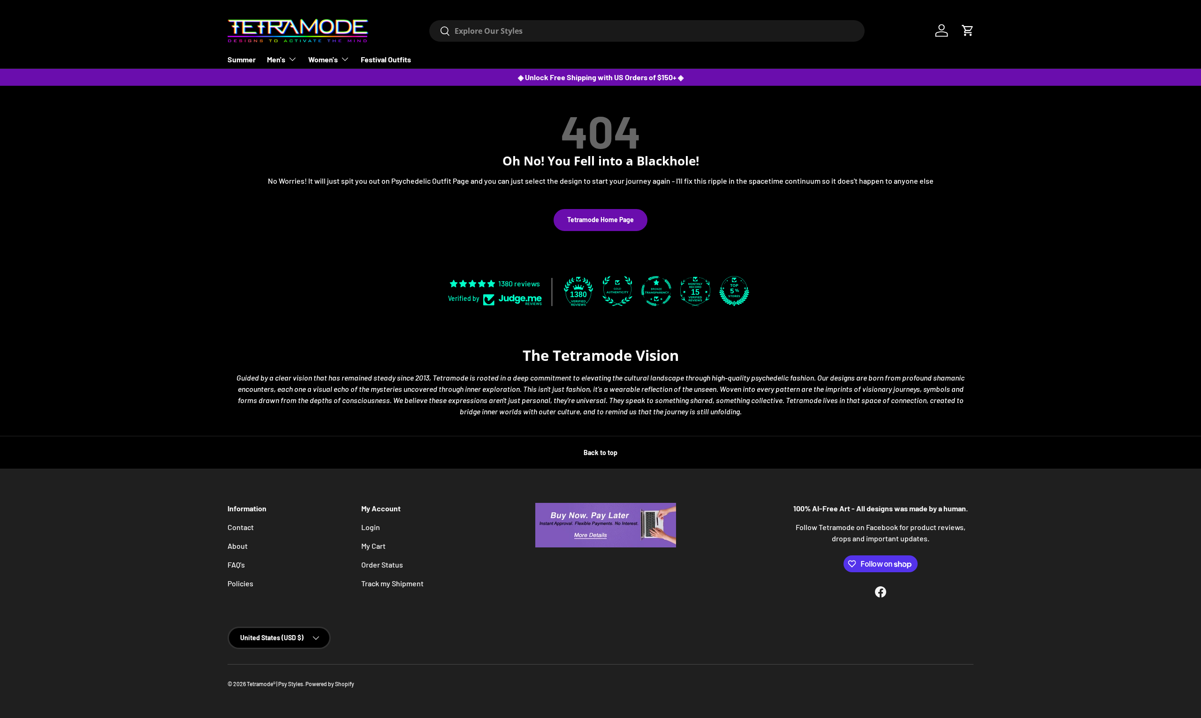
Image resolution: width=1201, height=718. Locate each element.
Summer (242, 59)
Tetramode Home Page (600, 220)
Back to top (600, 452)
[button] (968, 30)
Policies (240, 583)
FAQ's (236, 564)
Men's (276, 59)
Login (370, 527)
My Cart (373, 545)
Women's (323, 59)
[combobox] (646, 31)
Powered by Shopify (329, 684)
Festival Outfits (386, 59)
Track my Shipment (392, 583)
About (238, 545)
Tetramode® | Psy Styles (275, 684)
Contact (241, 527)
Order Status (382, 564)
